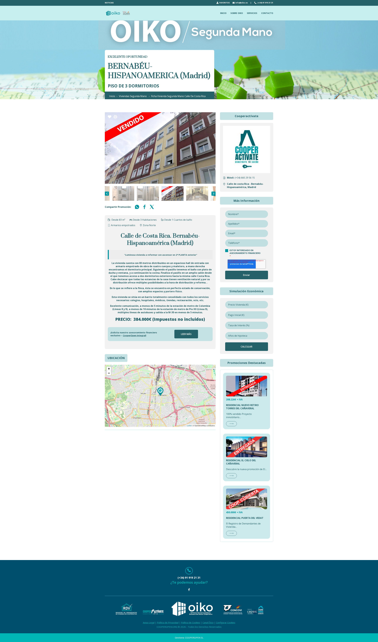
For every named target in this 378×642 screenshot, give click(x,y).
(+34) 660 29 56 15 (245, 177)
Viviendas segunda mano (133, 96)
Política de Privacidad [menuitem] (168, 622)
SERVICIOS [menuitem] (252, 13)
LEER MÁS (186, 334)
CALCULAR (246, 346)
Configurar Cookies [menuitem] (225, 622)
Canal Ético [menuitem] (208, 622)
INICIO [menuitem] (223, 13)
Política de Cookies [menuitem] (190, 622)
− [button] (109, 373)
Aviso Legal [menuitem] (148, 622)
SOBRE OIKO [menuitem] (236, 13)
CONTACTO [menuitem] (267, 13)
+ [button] (109, 369)
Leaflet (189, 425)
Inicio (112, 96)
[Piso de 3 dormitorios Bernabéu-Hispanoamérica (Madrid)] (160, 391)
